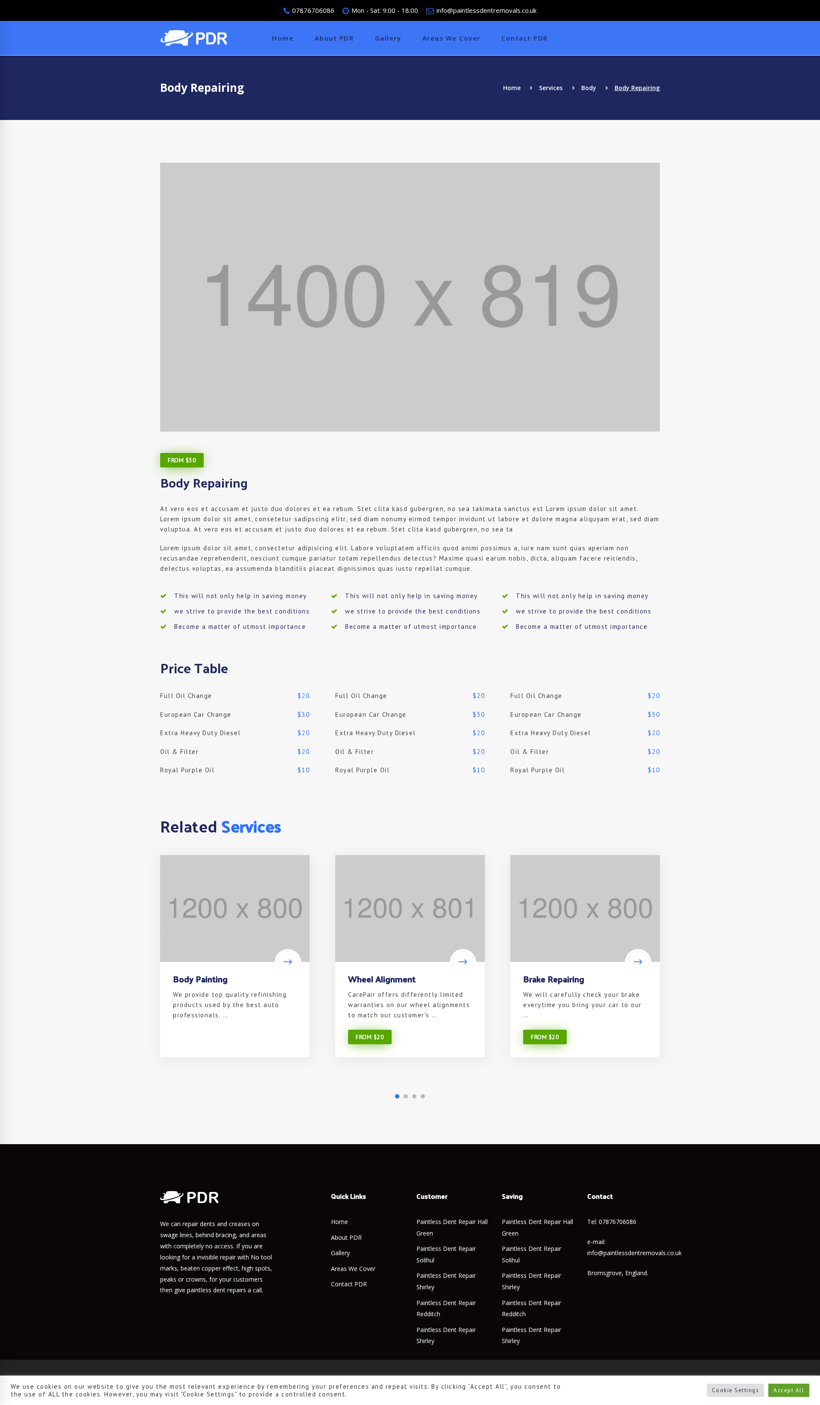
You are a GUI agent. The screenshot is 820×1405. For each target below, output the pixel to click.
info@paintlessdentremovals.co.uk (485, 10)
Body (588, 88)
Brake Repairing (553, 979)
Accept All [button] (788, 1390)
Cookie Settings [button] (735, 1390)
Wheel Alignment (382, 979)
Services (550, 88)
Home (512, 88)
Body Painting (200, 979)
